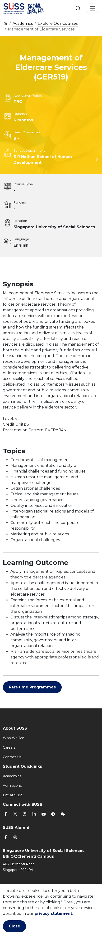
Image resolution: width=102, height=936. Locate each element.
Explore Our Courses (58, 23)
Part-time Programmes (32, 687)
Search (78, 8)
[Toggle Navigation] (92, 8)
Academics (23, 23)
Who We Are (13, 738)
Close (14, 926)
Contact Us (12, 757)
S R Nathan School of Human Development (43, 159)
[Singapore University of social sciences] (31, 8)
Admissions (12, 785)
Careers (9, 747)
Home (5, 23)
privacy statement (53, 913)
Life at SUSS (13, 795)
